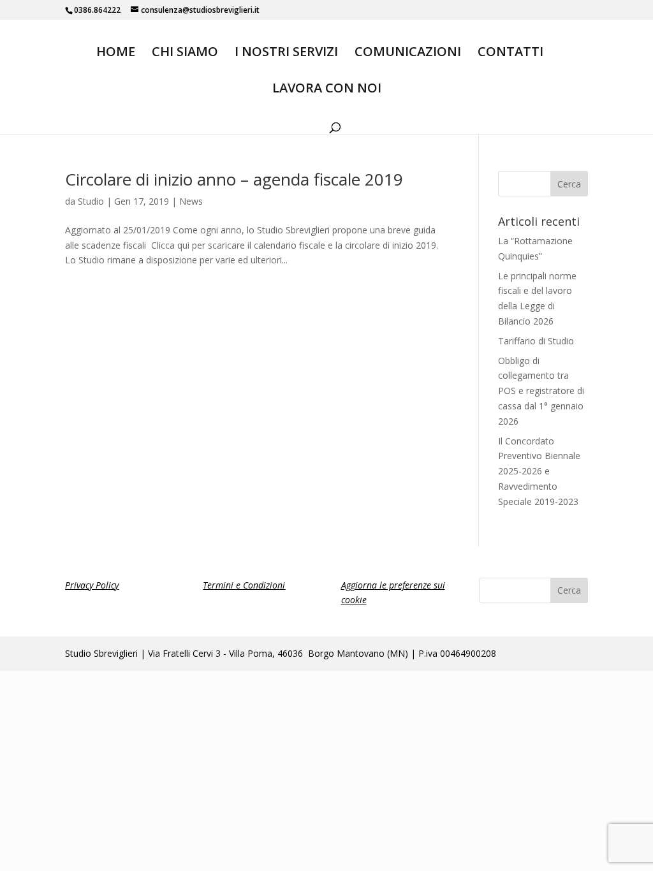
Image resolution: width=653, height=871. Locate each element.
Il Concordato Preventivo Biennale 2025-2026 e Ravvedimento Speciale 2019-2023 (539, 471)
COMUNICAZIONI (408, 53)
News (191, 201)
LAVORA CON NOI (326, 90)
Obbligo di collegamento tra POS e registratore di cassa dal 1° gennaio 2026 (541, 391)
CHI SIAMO (185, 53)
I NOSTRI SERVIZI (286, 53)
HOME (115, 53)
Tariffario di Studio (536, 341)
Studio (91, 201)
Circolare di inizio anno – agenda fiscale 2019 (234, 179)
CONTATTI (510, 53)
